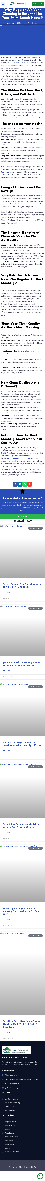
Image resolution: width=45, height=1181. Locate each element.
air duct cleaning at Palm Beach (19, 458)
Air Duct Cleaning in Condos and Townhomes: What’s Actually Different (22, 744)
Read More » (7, 592)
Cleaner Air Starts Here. (14, 1057)
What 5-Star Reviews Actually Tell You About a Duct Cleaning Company (22, 826)
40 (42, 104)
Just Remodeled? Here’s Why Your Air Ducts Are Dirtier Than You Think (22, 664)
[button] (3, 4)
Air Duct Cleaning (32, 23)
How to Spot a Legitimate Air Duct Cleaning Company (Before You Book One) (21, 911)
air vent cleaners (18, 63)
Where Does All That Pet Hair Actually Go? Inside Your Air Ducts (22, 586)
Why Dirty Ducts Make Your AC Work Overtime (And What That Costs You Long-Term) (21, 1024)
